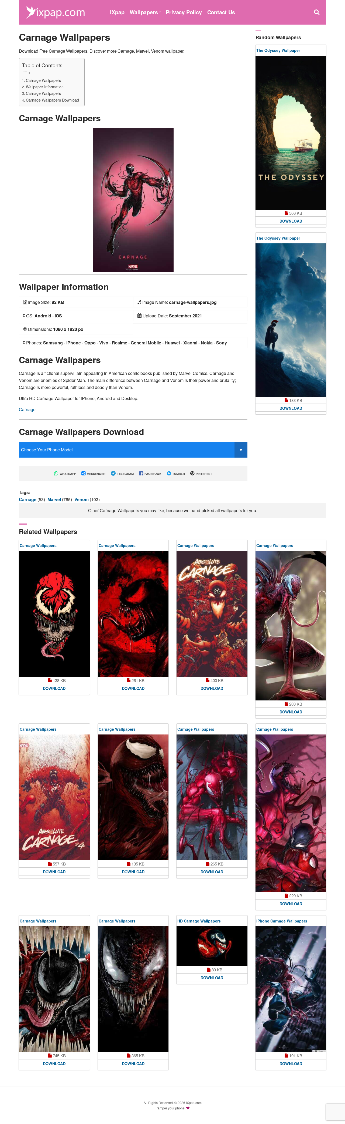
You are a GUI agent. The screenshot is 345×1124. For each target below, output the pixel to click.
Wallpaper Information (45, 86)
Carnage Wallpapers (43, 80)
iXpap (117, 12)
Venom (82, 499)
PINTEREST (203, 474)
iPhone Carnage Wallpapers (281, 921)
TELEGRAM (125, 474)
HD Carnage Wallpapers (199, 921)
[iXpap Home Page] (55, 11)
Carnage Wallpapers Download (52, 100)
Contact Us (221, 12)
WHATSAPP (67, 474)
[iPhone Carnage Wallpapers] (291, 989)
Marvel (54, 499)
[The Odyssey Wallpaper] (291, 133)
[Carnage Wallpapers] (133, 199)
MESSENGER (95, 474)
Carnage (27, 409)
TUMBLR (178, 474)
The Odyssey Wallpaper (278, 50)
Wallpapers (144, 12)
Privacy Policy (184, 12)
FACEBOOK (152, 474)
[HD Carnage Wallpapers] (212, 946)
